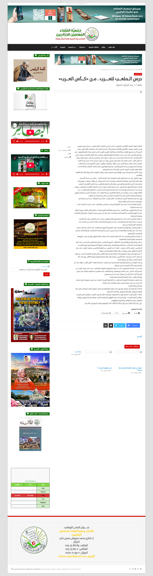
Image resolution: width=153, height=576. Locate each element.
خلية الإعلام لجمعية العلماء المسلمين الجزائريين (27, 569)
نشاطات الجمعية (94, 47)
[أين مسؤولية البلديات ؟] (98, 358)
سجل (46, 274)
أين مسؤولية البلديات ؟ (104, 368)
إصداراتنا (81, 47)
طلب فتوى (111, 47)
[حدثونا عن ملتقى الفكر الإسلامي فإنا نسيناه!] (128, 358)
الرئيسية (62, 47)
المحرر (69, 147)
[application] (30, 132)
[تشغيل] (47, 141)
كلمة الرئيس (130, 69)
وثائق (103, 47)
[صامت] (17, 141)
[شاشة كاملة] (14, 141)
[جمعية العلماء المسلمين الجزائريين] (76, 34)
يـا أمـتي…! (78, 352)
